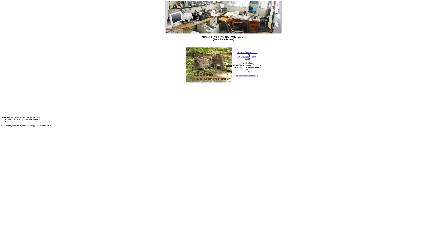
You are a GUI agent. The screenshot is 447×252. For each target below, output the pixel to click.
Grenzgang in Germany (247, 57)
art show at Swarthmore (21, 119)
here (231, 39)
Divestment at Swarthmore (247, 76)
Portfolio (8, 121)
